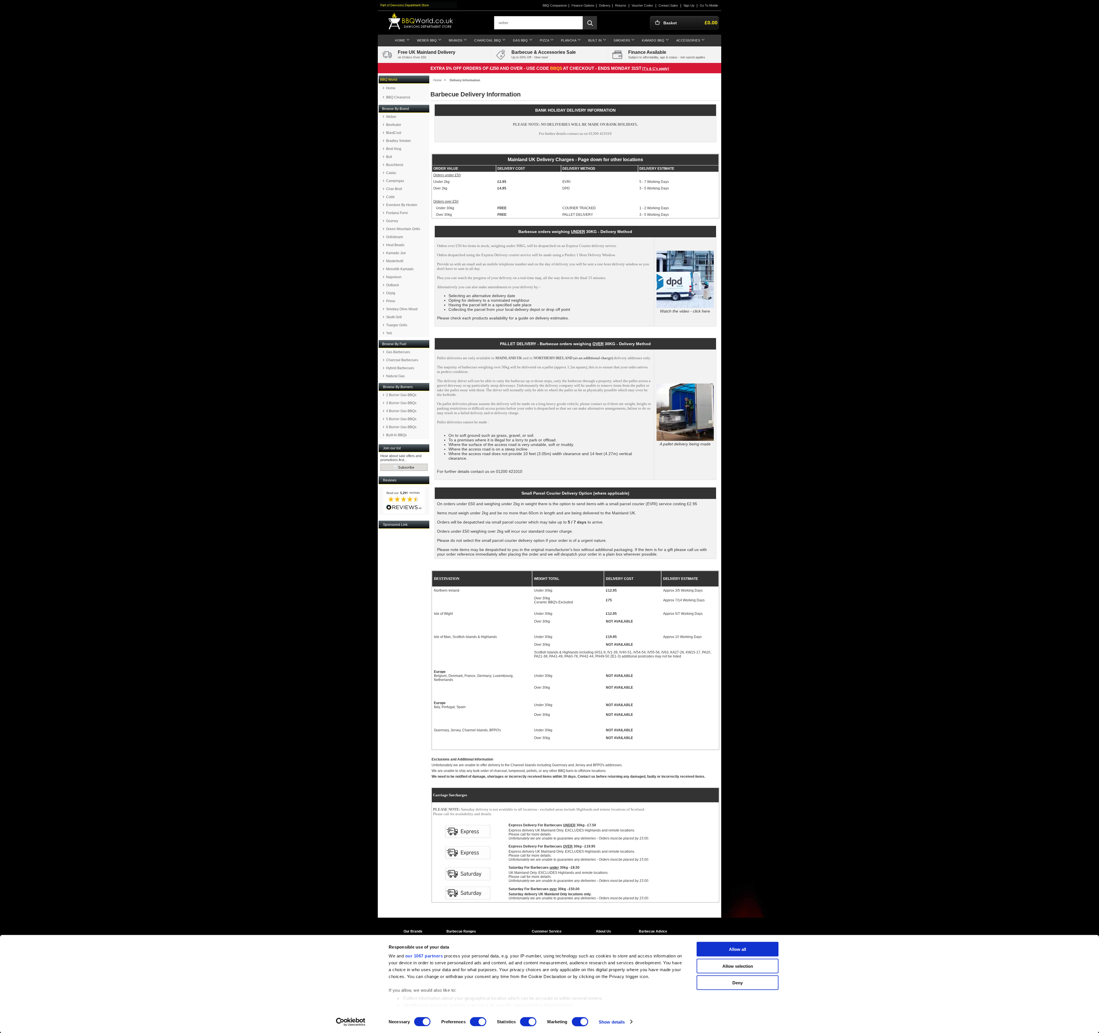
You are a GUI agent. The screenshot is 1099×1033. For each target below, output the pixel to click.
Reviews (389, 480)
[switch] (478, 1021)
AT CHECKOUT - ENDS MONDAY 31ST (602, 68)
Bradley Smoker (398, 141)
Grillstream (394, 237)
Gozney (392, 221)
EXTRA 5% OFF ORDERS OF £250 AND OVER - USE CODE (490, 68)
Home (391, 88)
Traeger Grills (396, 325)
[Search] (590, 22)
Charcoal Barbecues (402, 360)
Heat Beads (395, 245)
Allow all (737, 949)
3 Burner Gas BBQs (401, 403)
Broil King (393, 149)
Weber (391, 117)
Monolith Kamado (400, 269)
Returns (620, 5)
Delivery (604, 5)
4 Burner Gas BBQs (401, 411)
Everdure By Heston (401, 205)
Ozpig (390, 293)
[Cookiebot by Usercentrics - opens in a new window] (351, 1022)
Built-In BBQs (396, 435)
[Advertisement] (404, 615)
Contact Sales (668, 5)
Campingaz (395, 181)
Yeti (389, 333)
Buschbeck (394, 165)
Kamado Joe (396, 253)
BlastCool (393, 133)
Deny (737, 982)
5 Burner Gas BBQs (401, 419)
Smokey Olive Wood (402, 309)
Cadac (391, 173)
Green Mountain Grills (403, 229)
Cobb (390, 197)
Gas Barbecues (398, 352)
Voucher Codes (642, 5)
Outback (392, 285)
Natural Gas (395, 376)
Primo (390, 301)
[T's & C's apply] (655, 69)
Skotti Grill (394, 317)
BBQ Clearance (398, 97)
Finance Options (583, 5)
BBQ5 (556, 68)
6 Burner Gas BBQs (401, 427)
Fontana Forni (397, 213)
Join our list (392, 448)
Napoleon (394, 277)
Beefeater (393, 125)
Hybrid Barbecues (400, 368)
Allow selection (737, 965)
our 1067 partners (424, 955)
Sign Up (688, 5)
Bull (389, 157)
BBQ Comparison (555, 5)
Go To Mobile (709, 5)
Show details (612, 1021)
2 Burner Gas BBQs (401, 395)
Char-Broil (394, 189)
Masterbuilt (394, 261)
